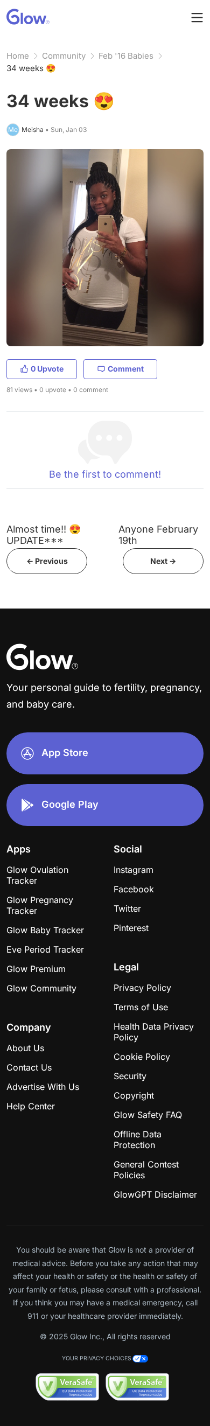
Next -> (163, 560)
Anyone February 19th (158, 534)
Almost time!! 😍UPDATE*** (43, 534)
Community (64, 56)
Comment (126, 368)
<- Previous (47, 560)
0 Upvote (47, 368)
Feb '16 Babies (126, 56)
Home (17, 56)
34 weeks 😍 (31, 68)
